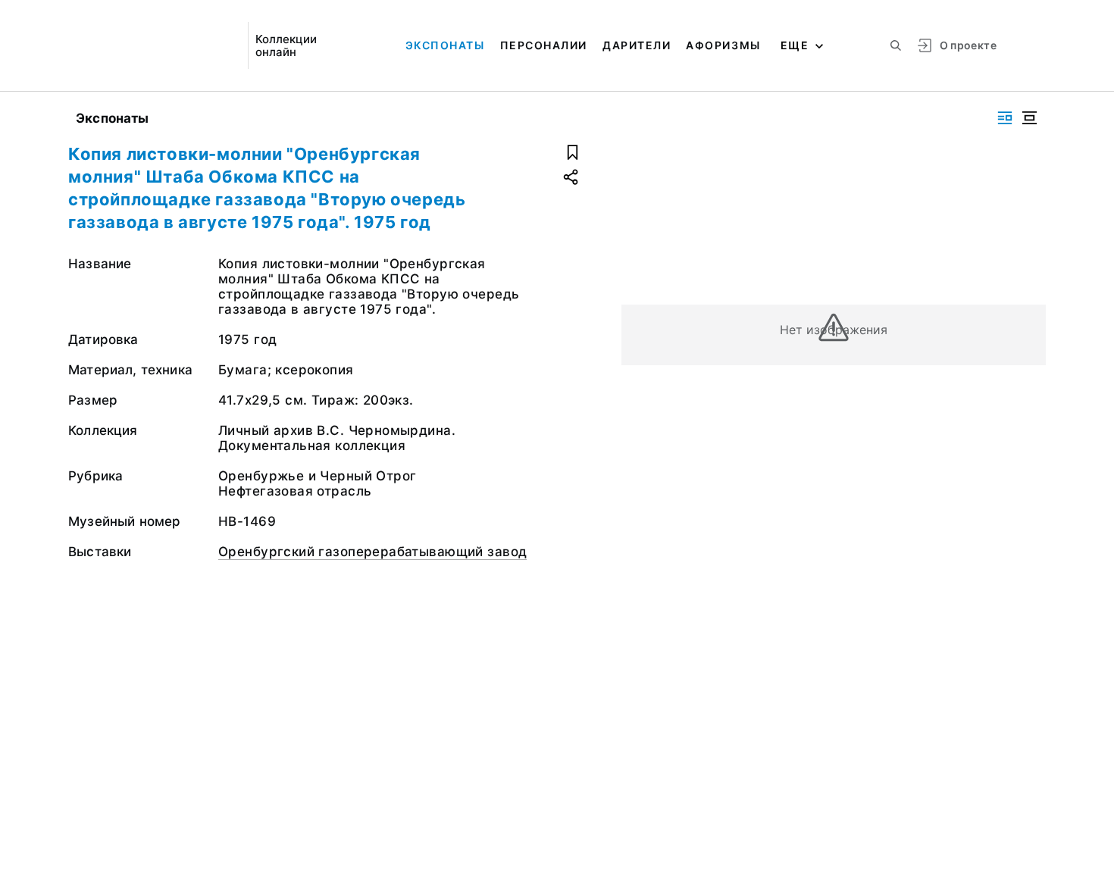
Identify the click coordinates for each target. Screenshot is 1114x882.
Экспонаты (445, 45)
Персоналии (543, 45)
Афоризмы (723, 45)
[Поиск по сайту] (896, 45)
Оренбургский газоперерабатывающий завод (372, 551)
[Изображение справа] (1005, 118)
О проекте (968, 45)
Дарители (636, 45)
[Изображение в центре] (1029, 118)
